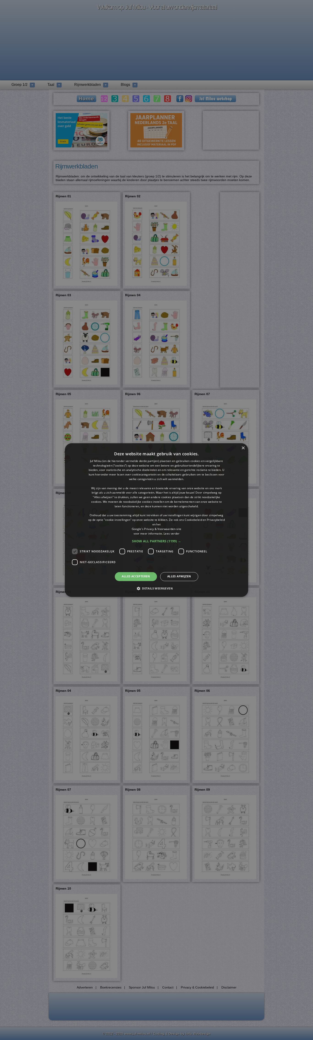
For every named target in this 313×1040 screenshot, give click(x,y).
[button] (156, 541)
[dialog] (156, 520)
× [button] (243, 448)
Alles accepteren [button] (136, 576)
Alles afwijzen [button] (179, 576)
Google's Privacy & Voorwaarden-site (156, 529)
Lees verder (171, 533)
